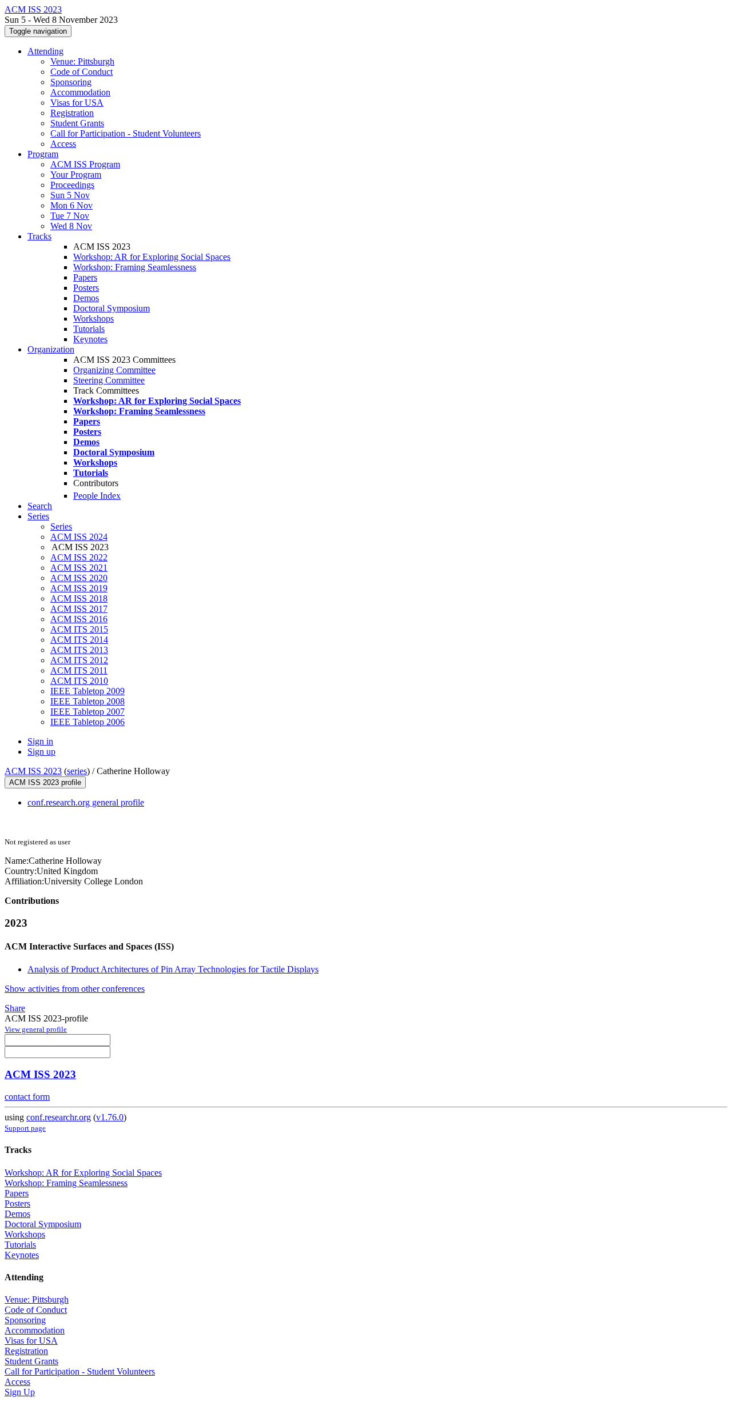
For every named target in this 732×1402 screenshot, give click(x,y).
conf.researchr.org (58, 1117)
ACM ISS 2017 (79, 609)
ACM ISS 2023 (33, 771)
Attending (45, 51)
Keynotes (90, 339)
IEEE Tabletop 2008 (87, 701)
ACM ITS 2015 (79, 629)
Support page (25, 1128)
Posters (86, 288)
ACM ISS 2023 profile (45, 782)
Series (61, 526)
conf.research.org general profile (85, 802)
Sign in (40, 741)
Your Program (75, 174)
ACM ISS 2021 (79, 567)
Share (15, 1008)
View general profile (36, 1029)
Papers (85, 277)
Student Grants (77, 123)
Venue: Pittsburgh (82, 61)
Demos (86, 298)
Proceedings (72, 185)
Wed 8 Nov (71, 226)
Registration (72, 113)
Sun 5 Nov (70, 195)
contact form (27, 1096)
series (77, 771)
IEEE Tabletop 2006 (87, 722)
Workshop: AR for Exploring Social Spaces (151, 257)
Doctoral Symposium (111, 308)
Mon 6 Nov (71, 205)
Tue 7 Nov (69, 216)
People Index (97, 495)
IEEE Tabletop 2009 (87, 691)
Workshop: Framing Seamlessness (134, 267)
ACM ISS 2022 (79, 557)
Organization (50, 349)
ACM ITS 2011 (79, 670)
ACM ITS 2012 (79, 660)
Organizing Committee (114, 370)
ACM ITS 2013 (79, 650)
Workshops (93, 318)
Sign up (41, 751)
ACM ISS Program (85, 164)
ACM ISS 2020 (79, 578)
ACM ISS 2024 (79, 537)
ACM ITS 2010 (79, 681)
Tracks (39, 236)
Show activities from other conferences (75, 989)
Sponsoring (71, 82)
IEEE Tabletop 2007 (87, 711)
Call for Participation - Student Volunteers (125, 133)
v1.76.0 (110, 1117)
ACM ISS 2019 (79, 588)
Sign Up (20, 1392)
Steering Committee (109, 380)
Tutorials (89, 329)
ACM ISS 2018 (79, 598)
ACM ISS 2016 (79, 619)
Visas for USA (77, 102)
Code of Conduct (81, 72)
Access (63, 144)
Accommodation (80, 92)
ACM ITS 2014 (79, 639)
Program (42, 154)
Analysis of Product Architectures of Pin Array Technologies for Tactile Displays (173, 969)
